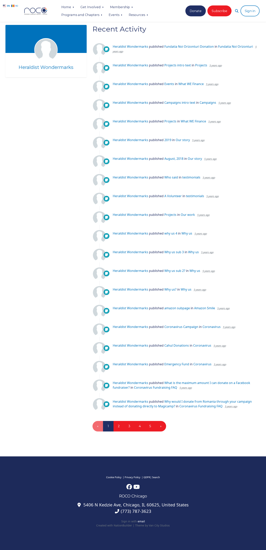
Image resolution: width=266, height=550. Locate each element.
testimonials (191, 177)
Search (156, 477)
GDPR (147, 477)
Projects (201, 65)
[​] (129, 486)
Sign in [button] (250, 11)
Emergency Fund (176, 364)
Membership (120, 7)
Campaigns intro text (179, 102)
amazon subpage (177, 308)
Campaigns (208, 102)
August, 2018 (173, 158)
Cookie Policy (114, 477)
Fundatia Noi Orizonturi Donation (189, 46)
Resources (137, 15)
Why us (186, 233)
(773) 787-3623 (136, 511)
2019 (167, 140)
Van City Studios (159, 525)
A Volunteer (173, 196)
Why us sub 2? (174, 271)
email (141, 521)
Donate (196, 11)
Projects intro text (177, 65)
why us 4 (170, 233)
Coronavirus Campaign (181, 327)
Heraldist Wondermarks (45, 67)
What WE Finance (191, 84)
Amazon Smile (204, 308)
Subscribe (219, 11)
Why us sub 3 (174, 252)
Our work (188, 215)
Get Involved (90, 7)
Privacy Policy (132, 477)
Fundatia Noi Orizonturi (235, 46)
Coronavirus (212, 327)
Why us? (170, 289)
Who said (171, 177)
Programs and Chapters (80, 15)
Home (66, 7)
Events (114, 15)
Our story (183, 140)
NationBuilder (123, 525)
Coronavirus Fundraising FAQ (155, 387)
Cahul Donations (176, 345)
